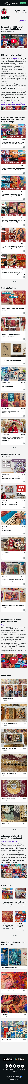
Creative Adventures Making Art (10, 841)
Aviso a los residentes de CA (14, 1078)
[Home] (9, 3)
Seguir (24, 20)
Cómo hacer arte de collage (9, 555)
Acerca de (5, 1069)
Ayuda (16, 1069)
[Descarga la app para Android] (20, 1059)
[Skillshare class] (13, 131)
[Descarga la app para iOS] (8, 1059)
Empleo (11, 1069)
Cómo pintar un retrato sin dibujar (11, 360)
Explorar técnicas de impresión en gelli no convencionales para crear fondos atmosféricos (13, 438)
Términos (15, 1071)
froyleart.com (5, 625)
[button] (3, 3)
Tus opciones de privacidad (12, 1076)
